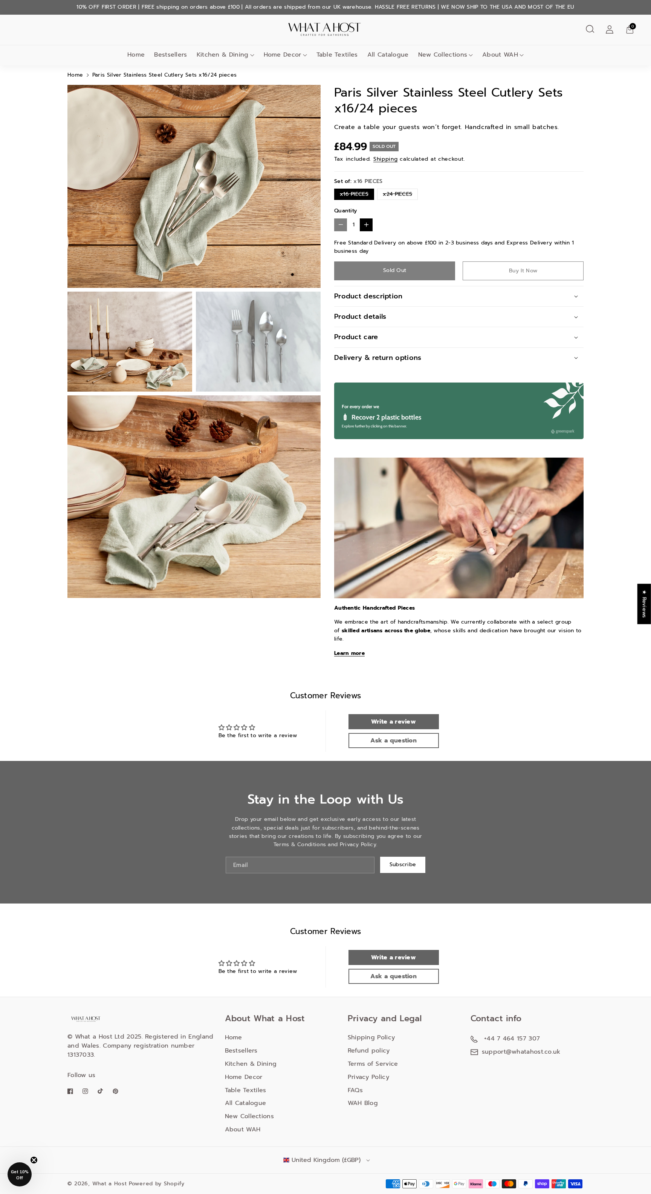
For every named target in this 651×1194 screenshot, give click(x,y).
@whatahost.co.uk (533, 1051)
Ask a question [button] (393, 740)
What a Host (109, 1184)
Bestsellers (241, 1050)
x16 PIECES (356, 195)
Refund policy (369, 1050)
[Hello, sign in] (609, 29)
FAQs (355, 1090)
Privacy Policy (368, 1077)
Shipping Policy (371, 1037)
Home (75, 75)
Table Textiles (245, 1090)
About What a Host (265, 1018)
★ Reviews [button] (644, 604)
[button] (590, 29)
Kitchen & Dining (223, 54)
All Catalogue (245, 1103)
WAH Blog (363, 1103)
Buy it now (523, 271)
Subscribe (403, 864)
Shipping (385, 159)
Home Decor (282, 54)
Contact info (496, 1018)
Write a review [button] (393, 721)
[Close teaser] (34, 1160)
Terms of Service (373, 1063)
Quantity (345, 211)
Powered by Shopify (157, 1184)
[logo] (86, 1018)
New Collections (443, 54)
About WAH (500, 54)
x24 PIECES (399, 195)
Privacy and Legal (385, 1018)
